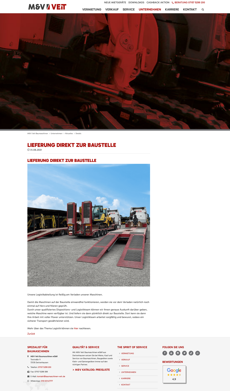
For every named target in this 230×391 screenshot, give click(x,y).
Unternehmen (56, 133)
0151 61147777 (47, 381)
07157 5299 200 (44, 367)
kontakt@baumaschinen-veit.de (51, 376)
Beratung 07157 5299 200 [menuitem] (190, 2)
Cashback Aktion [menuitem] (158, 2)
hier (76, 328)
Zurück (31, 333)
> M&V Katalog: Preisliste (91, 369)
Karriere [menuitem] (172, 9)
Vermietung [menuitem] (91, 9)
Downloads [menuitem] (136, 2)
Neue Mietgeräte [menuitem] (115, 2)
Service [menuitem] (129, 9)
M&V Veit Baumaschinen (37, 133)
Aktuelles (69, 133)
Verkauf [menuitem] (112, 9)
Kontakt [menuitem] (190, 9)
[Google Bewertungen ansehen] (175, 375)
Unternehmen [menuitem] (150, 9)
